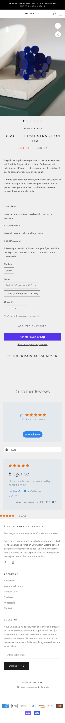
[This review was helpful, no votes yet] (47, 502)
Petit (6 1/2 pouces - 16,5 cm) (21, 285)
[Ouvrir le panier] (60, 13)
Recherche (9, 580)
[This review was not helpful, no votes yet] (53, 502)
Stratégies (9, 597)
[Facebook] (5, 562)
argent (9, 270)
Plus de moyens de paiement (33, 344)
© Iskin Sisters (32, 682)
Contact (8, 608)
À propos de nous (13, 586)
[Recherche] (54, 13)
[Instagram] (13, 562)
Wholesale (9, 602)
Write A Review (32, 434)
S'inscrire (16, 666)
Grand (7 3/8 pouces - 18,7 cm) (22, 293)
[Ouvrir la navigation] (4, 14)
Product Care (11, 591)
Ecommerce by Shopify (37, 687)
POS (18, 687)
